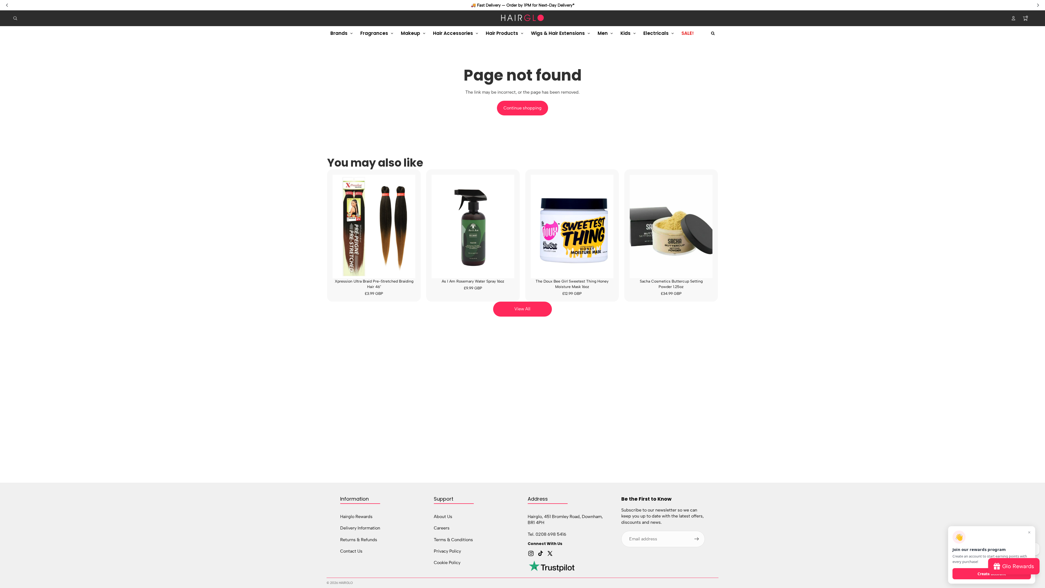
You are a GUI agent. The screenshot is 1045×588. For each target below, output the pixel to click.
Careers (442, 528)
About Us (443, 516)
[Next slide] (1038, 5)
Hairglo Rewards (356, 516)
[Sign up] (696, 539)
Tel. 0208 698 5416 (547, 534)
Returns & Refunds (358, 539)
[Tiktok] (540, 553)
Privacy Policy (447, 551)
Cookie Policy (447, 562)
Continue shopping (522, 108)
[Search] (15, 18)
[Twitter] (550, 553)
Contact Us (351, 551)
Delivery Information (360, 528)
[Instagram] (531, 553)
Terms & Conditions (453, 539)
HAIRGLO (346, 583)
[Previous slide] (7, 5)
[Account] (1013, 18)
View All (522, 308)
